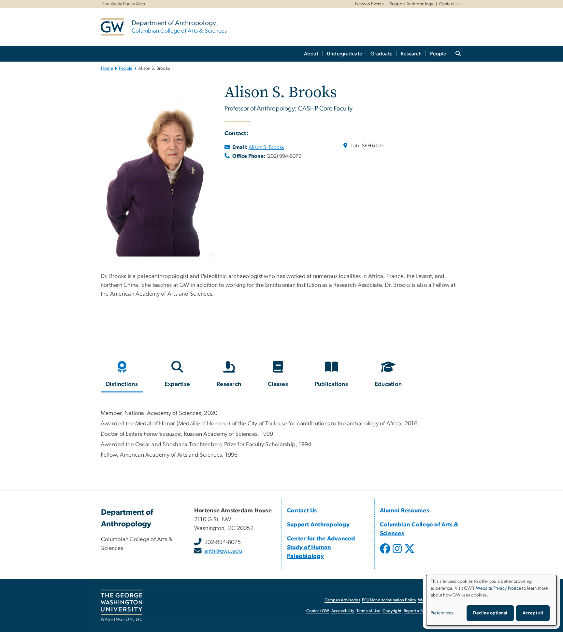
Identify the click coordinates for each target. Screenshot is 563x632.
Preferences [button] (442, 613)
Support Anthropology (411, 4)
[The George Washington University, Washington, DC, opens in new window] (121, 606)
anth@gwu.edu (223, 551)
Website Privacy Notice (498, 588)
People (438, 53)
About (311, 53)
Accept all (533, 613)
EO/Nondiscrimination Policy (389, 600)
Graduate (381, 53)
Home (107, 68)
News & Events (369, 4)
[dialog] (491, 600)
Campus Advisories (342, 600)
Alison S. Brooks (266, 147)
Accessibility (342, 611)
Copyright (392, 611)
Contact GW (317, 611)
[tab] (122, 375)
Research (411, 53)
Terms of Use (368, 611)
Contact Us (450, 4)
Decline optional (490, 613)
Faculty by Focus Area (123, 4)
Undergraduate (344, 53)
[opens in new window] (386, 553)
